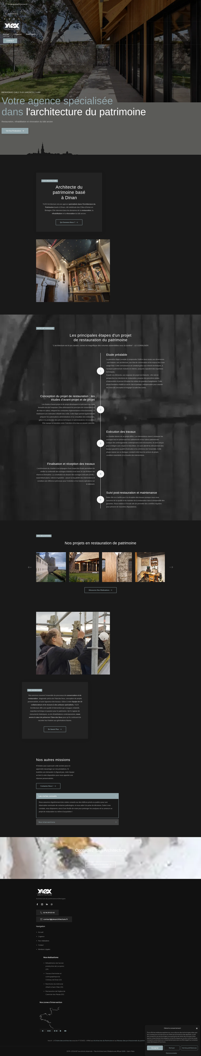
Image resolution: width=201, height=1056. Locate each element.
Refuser (172, 1048)
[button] (197, 1028)
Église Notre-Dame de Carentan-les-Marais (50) (150, 571)
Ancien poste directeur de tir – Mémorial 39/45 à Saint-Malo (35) (117, 571)
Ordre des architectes (63, 1040)
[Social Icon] (4, 18)
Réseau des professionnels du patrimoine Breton (135, 1040)
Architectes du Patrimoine (103, 1040)
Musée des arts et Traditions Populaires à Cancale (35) (84, 571)
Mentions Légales (171, 1053)
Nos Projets (30, 34)
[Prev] (30, 567)
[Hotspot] (42, 1030)
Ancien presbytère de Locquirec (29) (51, 571)
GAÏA (124, 1051)
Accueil (6, 34)
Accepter (154, 1048)
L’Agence (17, 34)
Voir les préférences (189, 1048)
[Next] (171, 567)
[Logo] (100, 26)
